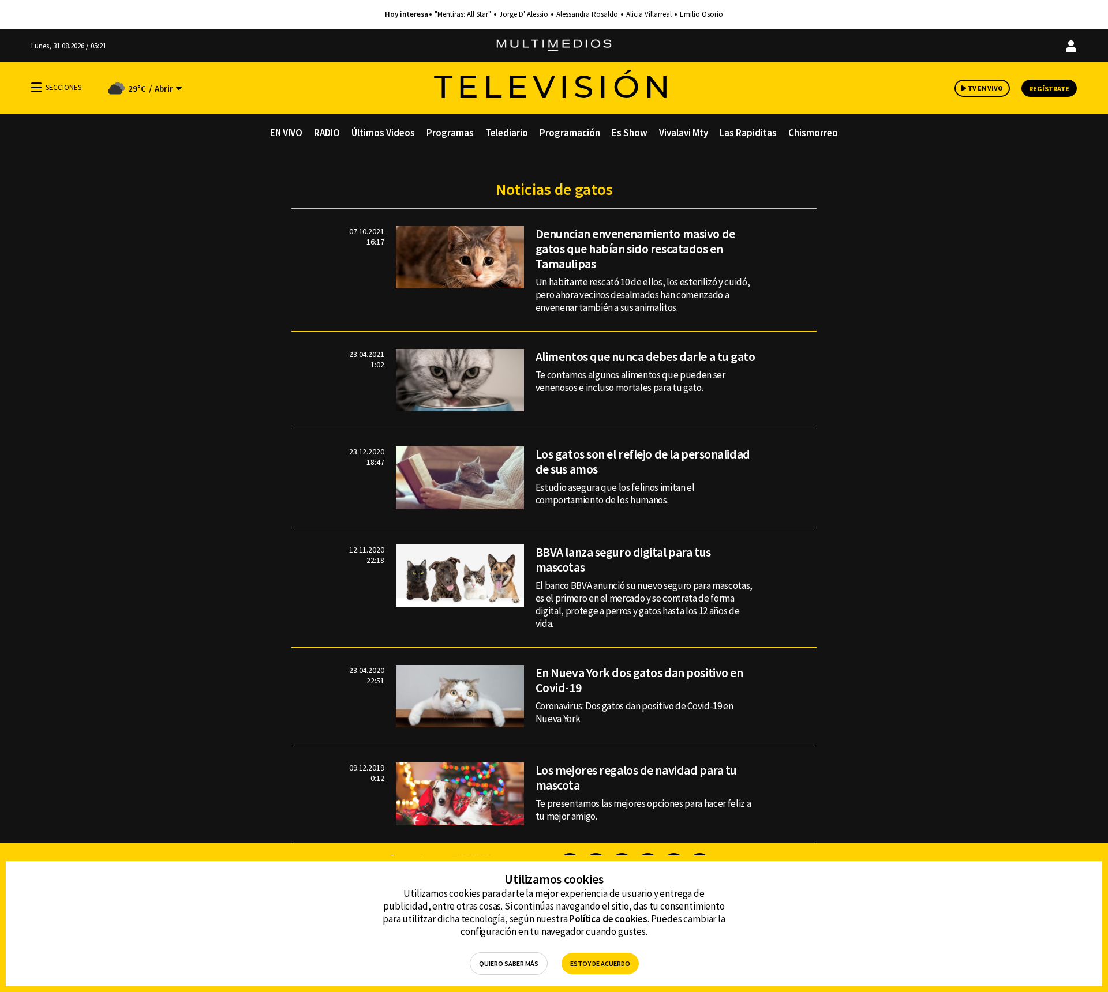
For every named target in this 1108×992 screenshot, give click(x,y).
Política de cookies (608, 918)
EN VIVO (286, 132)
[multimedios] (554, 45)
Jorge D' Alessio (523, 14)
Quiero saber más (508, 963)
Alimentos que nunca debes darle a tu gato (645, 356)
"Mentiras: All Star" (463, 14)
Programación (570, 132)
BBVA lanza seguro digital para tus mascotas (623, 559)
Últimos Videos (383, 132)
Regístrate (1049, 88)
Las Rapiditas (748, 132)
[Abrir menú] (36, 87)
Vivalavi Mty (683, 132)
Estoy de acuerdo (600, 963)
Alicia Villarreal (649, 14)
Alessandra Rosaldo (587, 14)
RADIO (327, 132)
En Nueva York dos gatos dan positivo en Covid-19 (639, 680)
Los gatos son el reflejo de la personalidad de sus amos (643, 461)
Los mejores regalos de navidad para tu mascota (636, 777)
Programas (450, 132)
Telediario (506, 132)
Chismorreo (813, 132)
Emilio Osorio (701, 14)
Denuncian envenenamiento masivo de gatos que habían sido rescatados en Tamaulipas (635, 249)
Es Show (629, 132)
